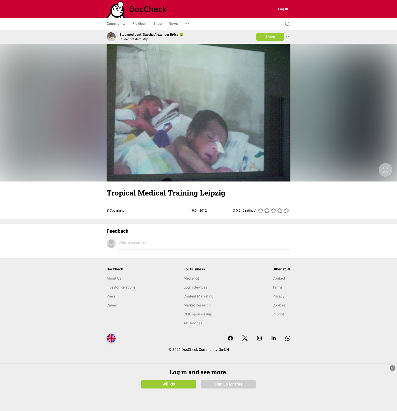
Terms (277, 287)
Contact (278, 278)
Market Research (197, 305)
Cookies (278, 305)
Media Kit (191, 278)
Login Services (195, 287)
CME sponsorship (198, 314)
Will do (168, 384)
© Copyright (115, 210)
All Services (193, 323)
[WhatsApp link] (287, 338)
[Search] (286, 24)
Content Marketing (198, 296)
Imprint (278, 314)
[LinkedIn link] (273, 338)
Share (270, 36)
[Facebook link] (230, 338)
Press (111, 296)
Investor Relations (121, 287)
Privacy (278, 296)
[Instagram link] (259, 338)
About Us (114, 278)
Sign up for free (228, 384)
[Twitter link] (245, 338)
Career (112, 305)
